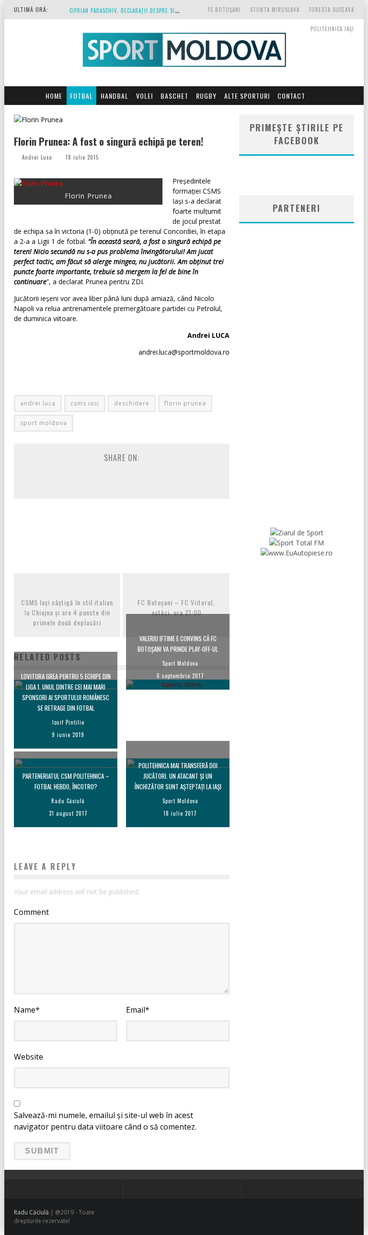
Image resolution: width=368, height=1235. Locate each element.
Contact (291, 96)
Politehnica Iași (332, 29)
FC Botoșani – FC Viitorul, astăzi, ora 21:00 (176, 607)
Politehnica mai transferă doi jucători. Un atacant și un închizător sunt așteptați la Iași (178, 776)
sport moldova (43, 423)
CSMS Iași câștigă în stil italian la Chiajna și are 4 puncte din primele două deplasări (67, 612)
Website (28, 1056)
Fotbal (81, 96)
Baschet (174, 96)
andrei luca (38, 403)
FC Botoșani (224, 9)
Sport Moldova (180, 663)
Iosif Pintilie (68, 722)
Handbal (114, 96)
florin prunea (185, 403)
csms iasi (84, 403)
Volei (144, 96)
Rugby (206, 96)
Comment (31, 912)
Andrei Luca (37, 157)
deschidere (132, 403)
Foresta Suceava (331, 9)
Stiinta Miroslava (274, 9)
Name (27, 1009)
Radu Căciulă (68, 801)
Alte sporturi (247, 96)
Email (138, 1009)
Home (54, 96)
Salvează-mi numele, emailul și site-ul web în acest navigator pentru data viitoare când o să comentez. (105, 1121)
